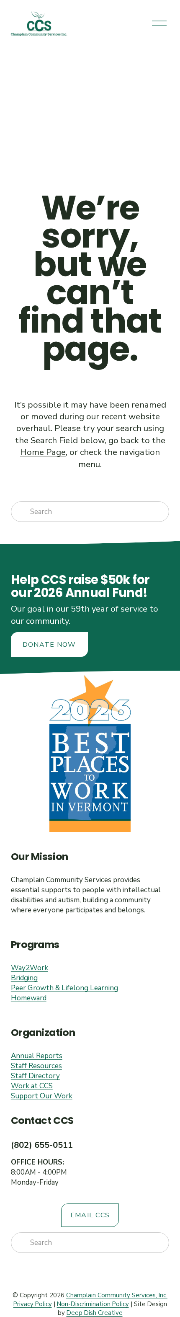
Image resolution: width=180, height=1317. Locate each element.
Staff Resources (36, 1066)
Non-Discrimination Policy (93, 1304)
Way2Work (29, 968)
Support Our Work (41, 1096)
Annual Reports (36, 1056)
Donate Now (49, 644)
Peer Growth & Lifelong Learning (64, 988)
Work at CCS (32, 1086)
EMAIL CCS (90, 1215)
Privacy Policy (32, 1304)
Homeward (28, 998)
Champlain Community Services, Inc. (116, 1295)
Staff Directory (35, 1076)
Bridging (24, 978)
